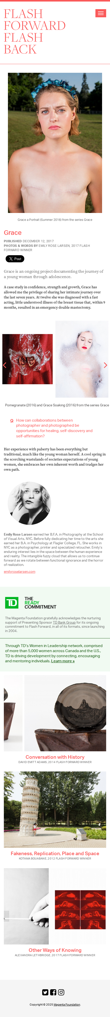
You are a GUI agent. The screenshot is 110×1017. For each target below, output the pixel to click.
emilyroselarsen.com (19, 571)
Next (102, 363)
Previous (8, 363)
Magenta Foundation (67, 1004)
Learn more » (63, 661)
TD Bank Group (64, 622)
